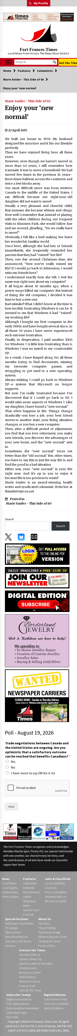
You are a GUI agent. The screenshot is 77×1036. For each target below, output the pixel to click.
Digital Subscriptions (18, 999)
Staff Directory (27, 977)
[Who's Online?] (38, 831)
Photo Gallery (10, 897)
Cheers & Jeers (28, 968)
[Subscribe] (10, 832)
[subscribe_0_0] (37, 554)
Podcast (28, 914)
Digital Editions (55, 995)
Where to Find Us (29, 981)
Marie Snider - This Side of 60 (27, 101)
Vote (11, 806)
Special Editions (53, 1008)
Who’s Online (13, 932)
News (6, 879)
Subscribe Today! (18, 995)
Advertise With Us (55, 897)
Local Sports (9, 888)
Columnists (30, 883)
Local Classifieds (55, 883)
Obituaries (29, 901)
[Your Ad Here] (24, 831)
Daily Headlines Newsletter (22, 1008)
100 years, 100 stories (18, 941)
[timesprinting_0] (38, 17)
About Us (44, 919)
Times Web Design (49, 932)
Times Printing (46, 928)
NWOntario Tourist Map (19, 923)
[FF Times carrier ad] (37, 695)
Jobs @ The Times (30, 990)
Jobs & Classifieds (58, 879)
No (13, 767)
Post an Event (27, 986)
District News (10, 892)
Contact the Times (32, 950)
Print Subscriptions (17, 1004)
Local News (9, 883)
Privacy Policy (46, 946)
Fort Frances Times (38, 49)
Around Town (31, 910)
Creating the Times (49, 941)
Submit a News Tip (30, 959)
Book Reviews (31, 892)
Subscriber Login (16, 1013)
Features (29, 879)
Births (26, 905)
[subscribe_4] (37, 577)
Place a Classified (55, 892)
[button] (30, 3)
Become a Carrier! (56, 901)
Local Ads (51, 888)
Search (9, 519)
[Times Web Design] (66, 831)
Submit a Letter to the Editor (36, 963)
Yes (13, 761)
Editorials (28, 888)
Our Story (44, 923)
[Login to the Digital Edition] (53, 831)
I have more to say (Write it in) (33, 773)
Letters (27, 897)
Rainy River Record (16, 937)
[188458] (37, 640)
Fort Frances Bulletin (56, 1004)
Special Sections (16, 919)
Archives (10, 946)
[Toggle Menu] (8, 62)
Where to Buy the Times (52, 937)
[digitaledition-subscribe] (37, 601)
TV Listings (11, 928)
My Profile (41, 3)
